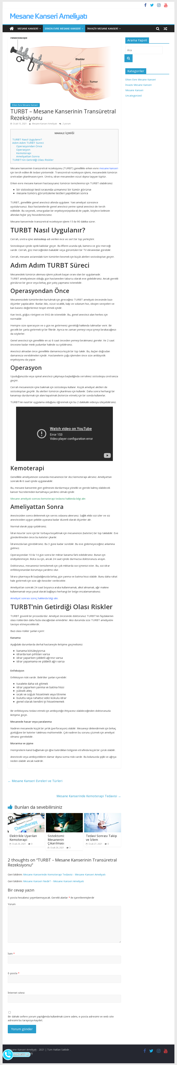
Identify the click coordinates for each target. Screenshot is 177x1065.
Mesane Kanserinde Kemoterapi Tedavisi (89, 796)
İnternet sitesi (16, 992)
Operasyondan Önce (29, 146)
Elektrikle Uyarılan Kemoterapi (23, 838)
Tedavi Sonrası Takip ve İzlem (101, 838)
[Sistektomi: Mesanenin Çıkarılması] (64, 815)
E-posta (13, 973)
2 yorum (66, 123)
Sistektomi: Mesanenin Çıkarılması (56, 839)
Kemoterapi (23, 153)
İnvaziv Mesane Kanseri (102, 28)
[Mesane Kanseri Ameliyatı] (12, 28)
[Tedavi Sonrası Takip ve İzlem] (102, 815)
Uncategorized (133, 95)
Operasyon (23, 149)
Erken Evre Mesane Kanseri (63, 28)
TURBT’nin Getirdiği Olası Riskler (33, 159)
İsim (11, 953)
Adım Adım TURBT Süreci (28, 142)
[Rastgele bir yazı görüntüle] (165, 28)
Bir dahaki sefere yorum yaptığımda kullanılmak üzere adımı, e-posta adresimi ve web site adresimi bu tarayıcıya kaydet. (61, 1018)
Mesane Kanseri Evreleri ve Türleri (35, 781)
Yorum (12, 904)
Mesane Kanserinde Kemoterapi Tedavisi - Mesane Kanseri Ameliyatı (64, 874)
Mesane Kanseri (28, 28)
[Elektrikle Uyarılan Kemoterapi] (26, 815)
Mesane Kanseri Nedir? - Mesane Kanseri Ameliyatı (53, 881)
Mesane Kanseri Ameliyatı (45, 123)
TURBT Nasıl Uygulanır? (27, 139)
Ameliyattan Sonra (27, 156)
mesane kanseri (108, 168)
